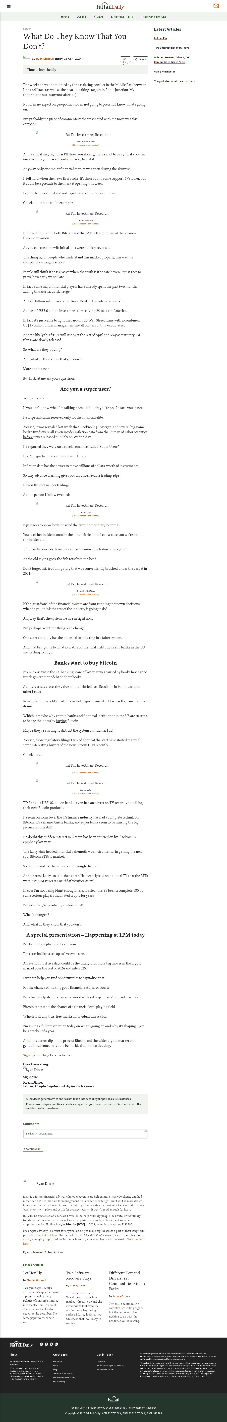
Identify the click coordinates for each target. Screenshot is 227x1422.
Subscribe (57, 1361)
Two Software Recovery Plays (171, 48)
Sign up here (32, 1055)
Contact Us (101, 1361)
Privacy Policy (59, 1381)
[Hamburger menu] (7, 5)
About (55, 1365)
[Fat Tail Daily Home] (110, 4)
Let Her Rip (32, 1272)
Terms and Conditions (62, 1373)
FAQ (55, 1369)
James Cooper (121, 1296)
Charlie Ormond (36, 1280)
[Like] (124, 64)
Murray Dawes (78, 1285)
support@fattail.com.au (113, 1365)
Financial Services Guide (64, 1377)
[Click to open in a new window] (85, 145)
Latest (27, 29)
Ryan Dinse (45, 1183)
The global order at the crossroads (174, 81)
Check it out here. (47, 1235)
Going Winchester (164, 71)
